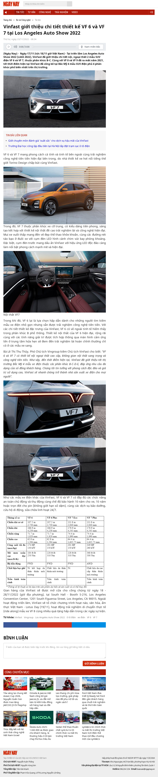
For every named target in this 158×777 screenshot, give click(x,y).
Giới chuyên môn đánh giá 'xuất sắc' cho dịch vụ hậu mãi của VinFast (48, 140)
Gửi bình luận (94, 663)
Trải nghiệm (61, 12)
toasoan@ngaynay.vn (146, 769)
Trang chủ (7, 20)
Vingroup (28, 617)
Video (75, 12)
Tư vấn (31, 12)
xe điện (81, 617)
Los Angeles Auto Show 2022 (50, 617)
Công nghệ (45, 12)
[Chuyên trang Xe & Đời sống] (11, 12)
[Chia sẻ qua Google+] (54, 625)
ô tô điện (71, 617)
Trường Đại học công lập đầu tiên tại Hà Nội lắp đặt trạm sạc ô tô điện (49, 146)
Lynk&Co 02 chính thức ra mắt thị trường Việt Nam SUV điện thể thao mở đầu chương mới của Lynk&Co (94, 732)
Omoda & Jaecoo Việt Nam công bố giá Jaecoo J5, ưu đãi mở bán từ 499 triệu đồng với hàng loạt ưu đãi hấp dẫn (41, 701)
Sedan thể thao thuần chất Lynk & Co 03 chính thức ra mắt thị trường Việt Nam (67, 731)
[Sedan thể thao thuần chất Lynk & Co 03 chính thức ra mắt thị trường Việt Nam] (68, 717)
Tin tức (20, 12)
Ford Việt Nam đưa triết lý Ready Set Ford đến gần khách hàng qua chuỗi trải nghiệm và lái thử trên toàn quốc (93, 701)
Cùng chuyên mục (17, 672)
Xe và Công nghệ (23, 20)
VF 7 (95, 617)
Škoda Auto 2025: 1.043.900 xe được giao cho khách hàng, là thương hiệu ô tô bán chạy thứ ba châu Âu (41, 732)
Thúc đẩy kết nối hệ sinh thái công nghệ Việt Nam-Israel (13, 732)
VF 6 (89, 617)
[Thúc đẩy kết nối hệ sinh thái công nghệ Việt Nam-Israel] (15, 719)
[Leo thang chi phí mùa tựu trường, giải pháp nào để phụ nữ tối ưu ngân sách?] (68, 683)
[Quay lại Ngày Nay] (5, 12)
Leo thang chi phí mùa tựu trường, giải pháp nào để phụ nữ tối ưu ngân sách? (67, 698)
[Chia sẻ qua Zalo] (89, 625)
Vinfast (18, 617)
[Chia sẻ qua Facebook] (20, 625)
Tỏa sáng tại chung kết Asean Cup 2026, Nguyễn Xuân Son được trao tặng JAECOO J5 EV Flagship (15, 699)
